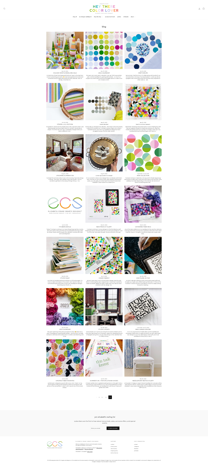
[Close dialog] (118, 217)
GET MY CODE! (104, 239)
